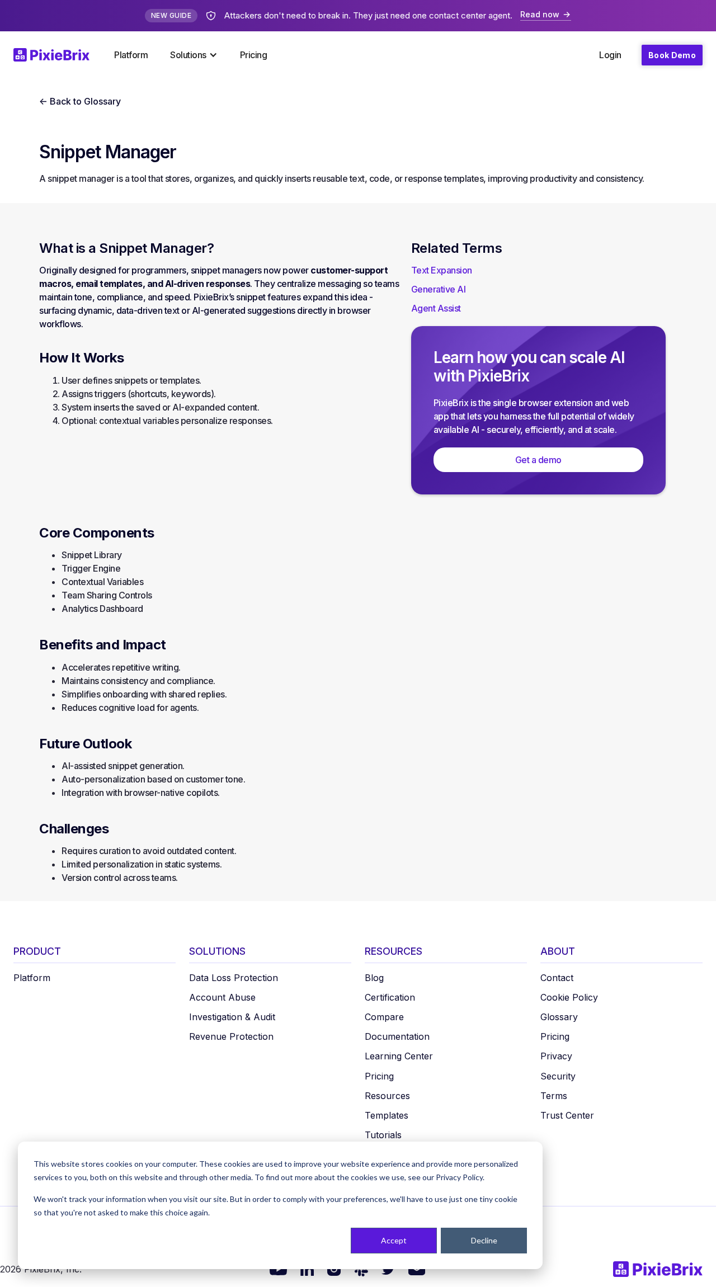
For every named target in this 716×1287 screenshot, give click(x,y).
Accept (394, 1240)
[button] (194, 55)
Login (610, 54)
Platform (131, 54)
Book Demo (672, 55)
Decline (484, 1240)
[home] (58, 55)
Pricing (253, 54)
